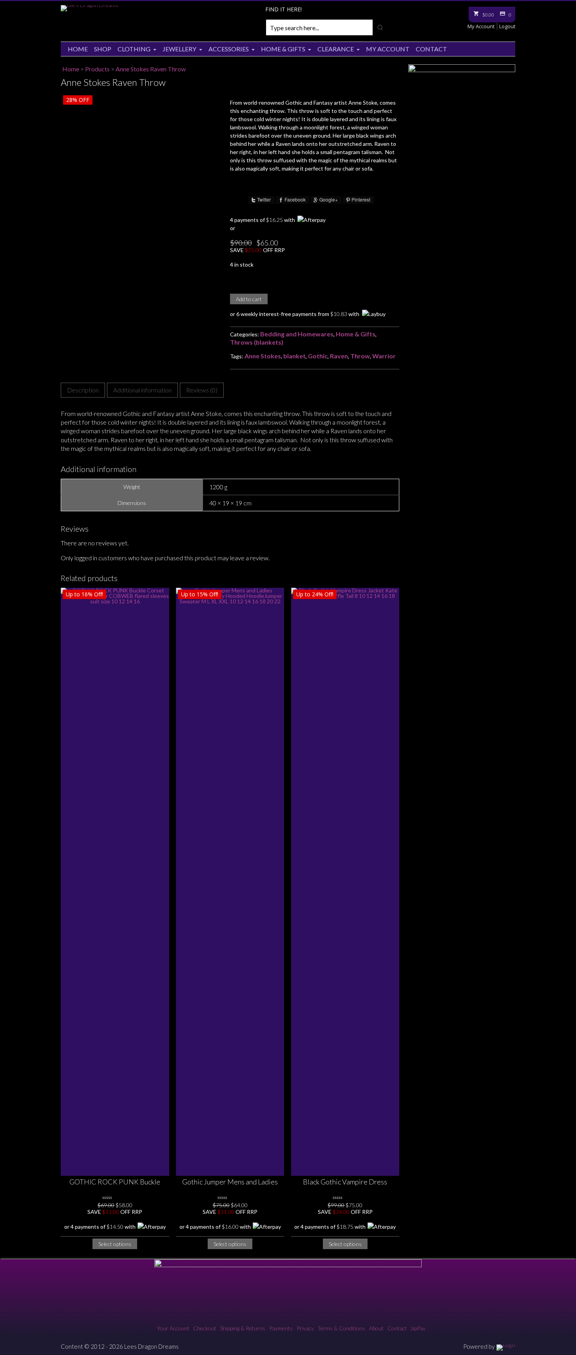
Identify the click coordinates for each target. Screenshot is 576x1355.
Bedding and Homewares (296, 334)
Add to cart (249, 299)
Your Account (173, 1328)
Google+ (328, 199)
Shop (102, 49)
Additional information (142, 390)
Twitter (264, 199)
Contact (431, 49)
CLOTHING (134, 49)
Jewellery (179, 49)
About (376, 1328)
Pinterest (360, 199)
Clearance (335, 49)
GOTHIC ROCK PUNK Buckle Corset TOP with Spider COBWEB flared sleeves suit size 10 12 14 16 (115, 1182)
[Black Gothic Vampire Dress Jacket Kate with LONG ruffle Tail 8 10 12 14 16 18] (345, 882)
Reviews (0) (201, 390)
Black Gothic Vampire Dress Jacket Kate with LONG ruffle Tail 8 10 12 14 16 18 (345, 1182)
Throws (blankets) (256, 342)
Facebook (295, 199)
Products (97, 69)
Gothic (318, 356)
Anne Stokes (263, 356)
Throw (360, 356)
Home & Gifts (283, 49)
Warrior (384, 356)
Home (78, 49)
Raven (339, 356)
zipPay (418, 1328)
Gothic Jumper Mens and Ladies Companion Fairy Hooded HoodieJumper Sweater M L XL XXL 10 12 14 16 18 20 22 (230, 1182)
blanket (294, 356)
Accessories (228, 49)
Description (83, 390)
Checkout (204, 1328)
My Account (480, 26)
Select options (114, 1244)
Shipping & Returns (242, 1328)
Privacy (305, 1328)
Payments (281, 1328)
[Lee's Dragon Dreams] (89, 5)
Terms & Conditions (341, 1328)
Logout (507, 26)
